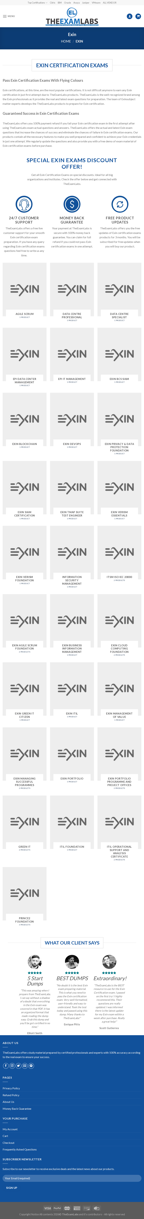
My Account (10, 1129)
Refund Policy (11, 1095)
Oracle (67, 2)
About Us (8, 1101)
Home (66, 41)
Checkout (8, 1142)
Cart (5, 1135)
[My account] (129, 16)
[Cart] (138, 16)
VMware (96, 2)
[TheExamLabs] (72, 16)
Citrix (52, 2)
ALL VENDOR (109, 2)
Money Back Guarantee (17, 1108)
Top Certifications (36, 2)
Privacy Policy (11, 1088)
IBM (60, 2)
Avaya (76, 2)
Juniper (85, 2)
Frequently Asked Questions (20, 1149)
